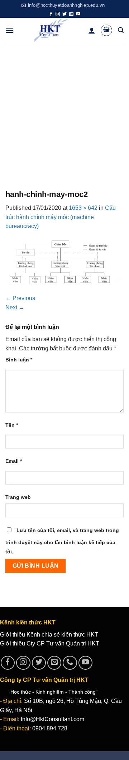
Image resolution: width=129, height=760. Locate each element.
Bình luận (18, 360)
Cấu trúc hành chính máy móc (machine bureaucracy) (60, 217)
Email (13, 461)
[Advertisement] (64, 110)
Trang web (18, 497)
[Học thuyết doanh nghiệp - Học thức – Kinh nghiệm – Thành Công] (51, 30)
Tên (11, 425)
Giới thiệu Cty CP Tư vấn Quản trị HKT (49, 643)
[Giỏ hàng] (106, 30)
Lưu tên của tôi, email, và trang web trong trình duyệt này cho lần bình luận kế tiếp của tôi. (62, 540)
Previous (20, 298)
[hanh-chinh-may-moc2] (64, 262)
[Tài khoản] (91, 30)
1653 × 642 (83, 208)
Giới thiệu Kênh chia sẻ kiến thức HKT (49, 635)
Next (14, 307)
